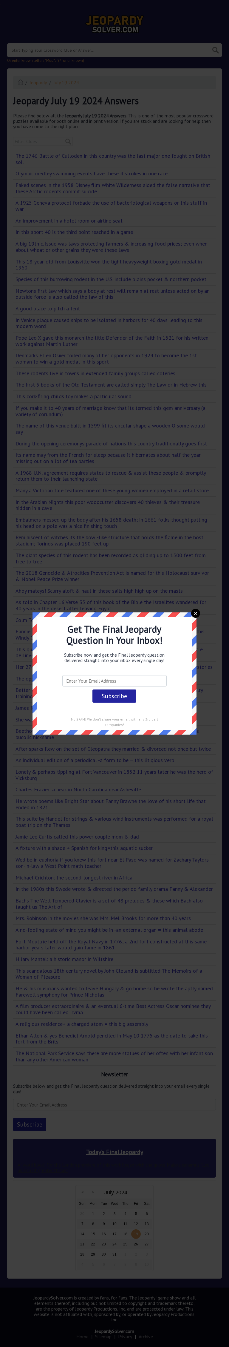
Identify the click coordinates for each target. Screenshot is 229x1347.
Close (195, 613)
